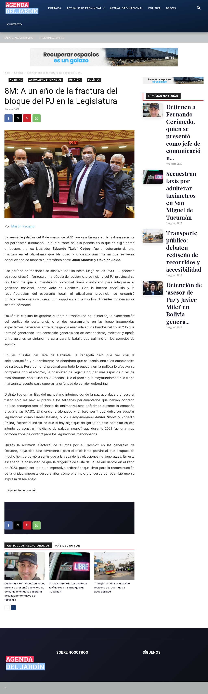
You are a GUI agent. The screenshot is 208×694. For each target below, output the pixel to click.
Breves (171, 8)
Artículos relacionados (28, 545)
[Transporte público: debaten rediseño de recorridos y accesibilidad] (114, 566)
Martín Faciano (23, 226)
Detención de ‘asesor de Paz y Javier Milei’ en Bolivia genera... (184, 303)
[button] (199, 8)
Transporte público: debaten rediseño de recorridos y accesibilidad (112, 587)
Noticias (18, 72)
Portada (54, 8)
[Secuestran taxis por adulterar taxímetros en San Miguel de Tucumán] (69, 566)
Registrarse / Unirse (52, 37)
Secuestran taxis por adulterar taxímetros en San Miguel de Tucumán (68, 587)
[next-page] (13, 607)
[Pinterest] (27, 118)
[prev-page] (7, 607)
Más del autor (67, 545)
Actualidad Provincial (84, 8)
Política (154, 8)
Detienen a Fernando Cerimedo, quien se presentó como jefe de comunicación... (183, 132)
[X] (18, 118)
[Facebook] (8, 118)
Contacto (14, 24)
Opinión (75, 79)
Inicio (7, 72)
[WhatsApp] (36, 118)
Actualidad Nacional (126, 8)
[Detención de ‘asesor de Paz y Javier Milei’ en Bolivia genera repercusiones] (153, 288)
